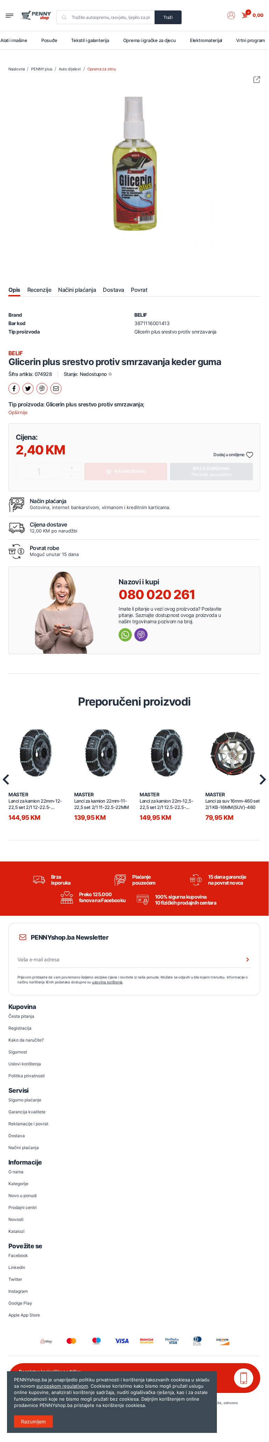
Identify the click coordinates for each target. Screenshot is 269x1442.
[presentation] (263, 779)
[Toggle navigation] (9, 15)
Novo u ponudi (22, 1195)
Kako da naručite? (26, 1040)
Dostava (16, 1135)
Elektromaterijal (206, 40)
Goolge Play (20, 1303)
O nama (15, 1171)
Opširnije (18, 412)
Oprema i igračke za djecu (149, 40)
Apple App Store (24, 1315)
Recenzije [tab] (39, 289)
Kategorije (18, 1183)
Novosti (15, 1219)
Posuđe (49, 40)
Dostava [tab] (113, 289)
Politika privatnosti (26, 1075)
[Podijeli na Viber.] (42, 388)
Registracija (19, 1028)
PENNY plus (41, 69)
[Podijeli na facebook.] (14, 388)
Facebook (18, 1255)
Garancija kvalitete (26, 1111)
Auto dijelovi (69, 69)
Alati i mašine (13, 40)
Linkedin (16, 1267)
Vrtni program (250, 40)
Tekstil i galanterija (90, 40)
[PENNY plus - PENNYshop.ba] (35, 15)
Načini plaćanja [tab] (77, 289)
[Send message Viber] (141, 634)
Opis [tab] (14, 289)
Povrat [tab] (139, 289)
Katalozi (16, 1231)
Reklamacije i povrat (28, 1123)
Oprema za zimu (101, 69)
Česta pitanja (21, 1016)
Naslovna (16, 69)
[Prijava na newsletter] (243, 960)
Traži (168, 17)
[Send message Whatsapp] (125, 634)
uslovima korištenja (107, 982)
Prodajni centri (22, 1207)
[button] (234, 15)
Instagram (18, 1291)
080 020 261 (157, 594)
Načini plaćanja (23, 1147)
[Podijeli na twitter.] (28, 388)
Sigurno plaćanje (24, 1100)
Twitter (15, 1279)
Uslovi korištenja (24, 1063)
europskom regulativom (62, 1386)
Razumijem (33, 1421)
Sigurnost (17, 1052)
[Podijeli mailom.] (56, 388)
